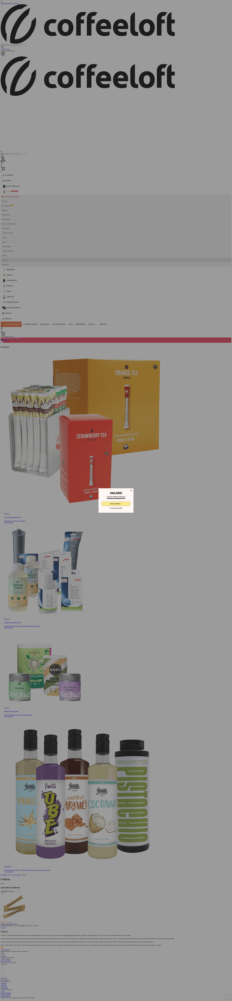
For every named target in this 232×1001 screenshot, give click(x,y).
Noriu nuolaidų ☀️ (116, 504)
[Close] (131, 490)
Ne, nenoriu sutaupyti (116, 508)
